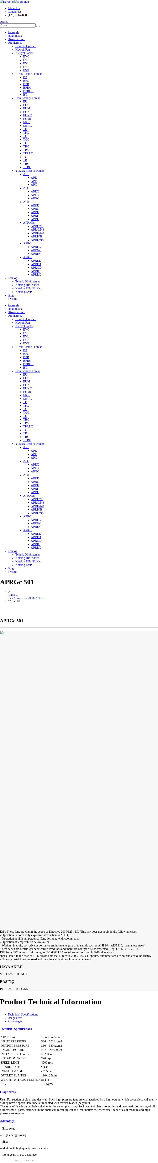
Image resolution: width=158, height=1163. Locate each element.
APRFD (36, 264)
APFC (35, 195)
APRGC (36, 250)
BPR (26, 84)
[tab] (23, 1014)
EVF (26, 60)
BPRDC (28, 91)
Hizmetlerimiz (16, 39)
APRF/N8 (37, 226)
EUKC (27, 115)
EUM (26, 108)
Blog (11, 295)
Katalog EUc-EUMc (28, 288)
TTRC (27, 167)
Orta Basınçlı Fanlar (27, 98)
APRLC (36, 274)
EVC (26, 56)
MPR (26, 122)
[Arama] (38, 26)
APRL (35, 219)
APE (34, 177)
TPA (26, 150)
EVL (26, 63)
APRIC (35, 271)
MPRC (27, 125)
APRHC (36, 253)
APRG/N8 (37, 229)
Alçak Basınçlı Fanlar (28, 73)
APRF (35, 205)
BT (25, 94)
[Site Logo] (14, 1)
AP (26, 174)
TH (25, 143)
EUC (26, 105)
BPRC (27, 87)
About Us (14, 8)
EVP (26, 66)
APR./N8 (29, 222)
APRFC (36, 246)
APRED (36, 260)
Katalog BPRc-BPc (27, 285)
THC (26, 146)
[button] (4, 21)
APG (34, 184)
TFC (26, 132)
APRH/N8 (37, 233)
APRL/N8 (37, 240)
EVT (26, 70)
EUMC (27, 118)
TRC (26, 163)
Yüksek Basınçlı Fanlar (29, 170)
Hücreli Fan (22, 49)
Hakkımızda (15, 35)
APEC (35, 191)
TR (25, 160)
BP (25, 77)
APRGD (36, 267)
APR (27, 201)
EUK (26, 111)
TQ (25, 156)
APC (26, 188)
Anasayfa (13, 32)
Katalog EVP (23, 291)
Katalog (12, 278)
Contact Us (14, 11)
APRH (35, 212)
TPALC (28, 153)
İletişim (12, 298)
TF (25, 129)
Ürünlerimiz (15, 42)
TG (25, 136)
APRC (28, 243)
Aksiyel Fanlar (24, 53)
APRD (27, 257)
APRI (34, 215)
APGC (35, 198)
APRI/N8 (37, 236)
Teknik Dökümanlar (27, 281)
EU (25, 101)
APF (34, 181)
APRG (35, 208)
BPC (26, 80)
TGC (26, 139)
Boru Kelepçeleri (25, 46)
